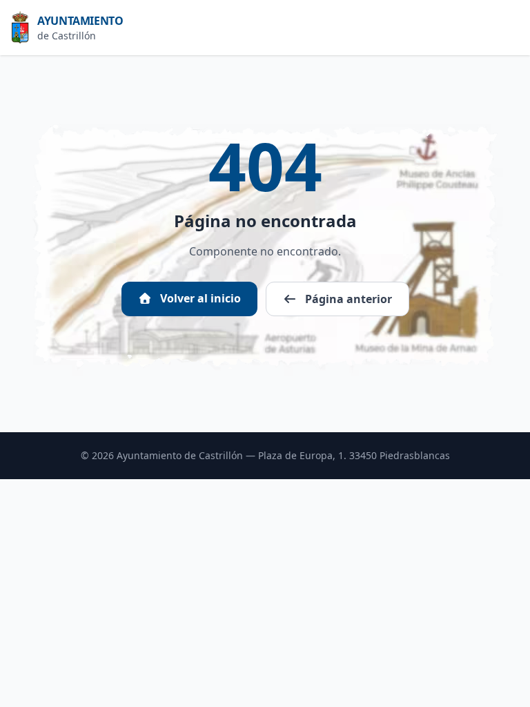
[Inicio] (24, 27)
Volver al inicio (199, 298)
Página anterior (347, 299)
